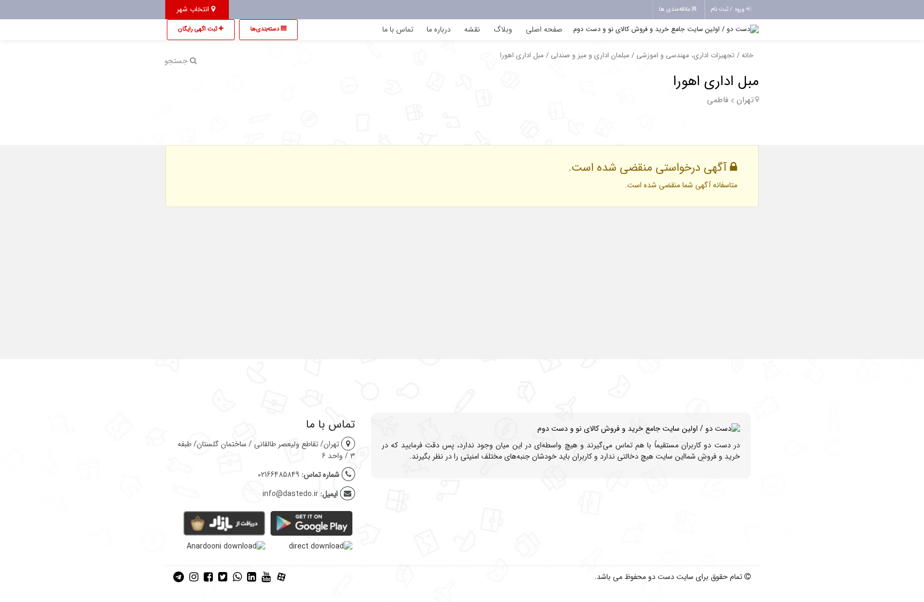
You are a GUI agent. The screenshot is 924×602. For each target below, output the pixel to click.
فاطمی (717, 100)
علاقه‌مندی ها (675, 9)
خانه (747, 55)
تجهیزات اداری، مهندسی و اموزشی (685, 55)
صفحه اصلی (544, 29)
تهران (745, 100)
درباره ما (439, 29)
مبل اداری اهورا (716, 82)
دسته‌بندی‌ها (265, 29)
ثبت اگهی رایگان (198, 29)
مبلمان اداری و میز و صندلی (590, 55)
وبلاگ (503, 29)
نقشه (472, 29)
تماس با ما (397, 29)
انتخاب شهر (193, 9)
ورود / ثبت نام (728, 9)
